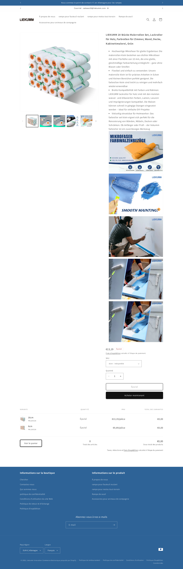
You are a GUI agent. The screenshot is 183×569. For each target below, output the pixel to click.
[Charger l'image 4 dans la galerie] (59, 121)
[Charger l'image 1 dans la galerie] (32, 121)
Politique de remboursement (89, 560)
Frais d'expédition (113, 353)
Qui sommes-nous (28, 489)
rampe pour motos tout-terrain (106, 489)
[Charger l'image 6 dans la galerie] (86, 121)
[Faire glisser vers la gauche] (22, 121)
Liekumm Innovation (34, 560)
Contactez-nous (27, 484)
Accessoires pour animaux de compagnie (110, 499)
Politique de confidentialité (113, 560)
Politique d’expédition (155, 560)
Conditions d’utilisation (135, 560)
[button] (148, 19)
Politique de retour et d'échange (34, 503)
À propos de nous (100, 479)
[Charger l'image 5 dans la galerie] (73, 121)
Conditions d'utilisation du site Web (36, 499)
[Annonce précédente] (20, 2)
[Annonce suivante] (162, 2)
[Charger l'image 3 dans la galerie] (46, 121)
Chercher (24, 479)
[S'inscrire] (114, 525)
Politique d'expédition (30, 508)
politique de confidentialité (32, 494)
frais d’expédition (131, 450)
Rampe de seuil (99, 494)
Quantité (109, 370)
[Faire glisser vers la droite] (96, 121)
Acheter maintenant (134, 395)
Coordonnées (158, 563)
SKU (107, 358)
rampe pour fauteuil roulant (104, 484)
